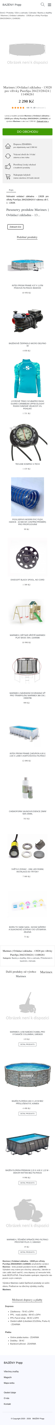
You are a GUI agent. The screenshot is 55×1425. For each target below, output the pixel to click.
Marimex (16, 121)
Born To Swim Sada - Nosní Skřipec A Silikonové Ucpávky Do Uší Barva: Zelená (27, 929)
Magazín (8, 1377)
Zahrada (32, 13)
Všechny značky (11, 1371)
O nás (6, 1398)
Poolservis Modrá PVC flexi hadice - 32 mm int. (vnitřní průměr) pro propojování (27, 521)
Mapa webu (9, 1383)
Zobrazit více (15, 227)
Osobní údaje (10, 1393)
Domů (2, 13)
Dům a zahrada (21, 13)
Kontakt (7, 1404)
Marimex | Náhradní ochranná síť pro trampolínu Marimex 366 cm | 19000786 (27, 695)
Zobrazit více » (43, 121)
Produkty (10, 13)
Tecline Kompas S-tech (27, 464)
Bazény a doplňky (45, 13)
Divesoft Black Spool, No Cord (27, 580)
